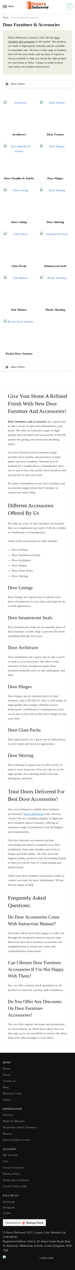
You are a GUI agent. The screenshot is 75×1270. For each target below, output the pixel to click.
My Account (10, 1155)
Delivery (8, 1114)
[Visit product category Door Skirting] (55, 203)
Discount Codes (12, 1093)
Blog (6, 1087)
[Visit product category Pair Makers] (19, 291)
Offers (6, 1099)
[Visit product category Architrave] (19, 115)
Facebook (9, 1201)
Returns (7, 1133)
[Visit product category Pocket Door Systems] (19, 334)
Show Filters (18, 83)
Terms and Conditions (16, 1180)
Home (5, 17)
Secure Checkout (13, 1167)
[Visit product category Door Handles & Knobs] (19, 159)
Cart (5, 1161)
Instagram (9, 1207)
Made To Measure (13, 1121)
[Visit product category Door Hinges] (55, 159)
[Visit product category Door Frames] (55, 115)
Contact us (9, 1080)
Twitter (7, 1213)
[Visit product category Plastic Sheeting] (55, 291)
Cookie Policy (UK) (15, 1186)
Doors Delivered (33, 813)
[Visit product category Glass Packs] (19, 247)
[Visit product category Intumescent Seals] (55, 247)
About (6, 1074)
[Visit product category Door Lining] (19, 203)
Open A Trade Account (16, 1139)
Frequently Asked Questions (20, 1127)
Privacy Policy (11, 1173)
